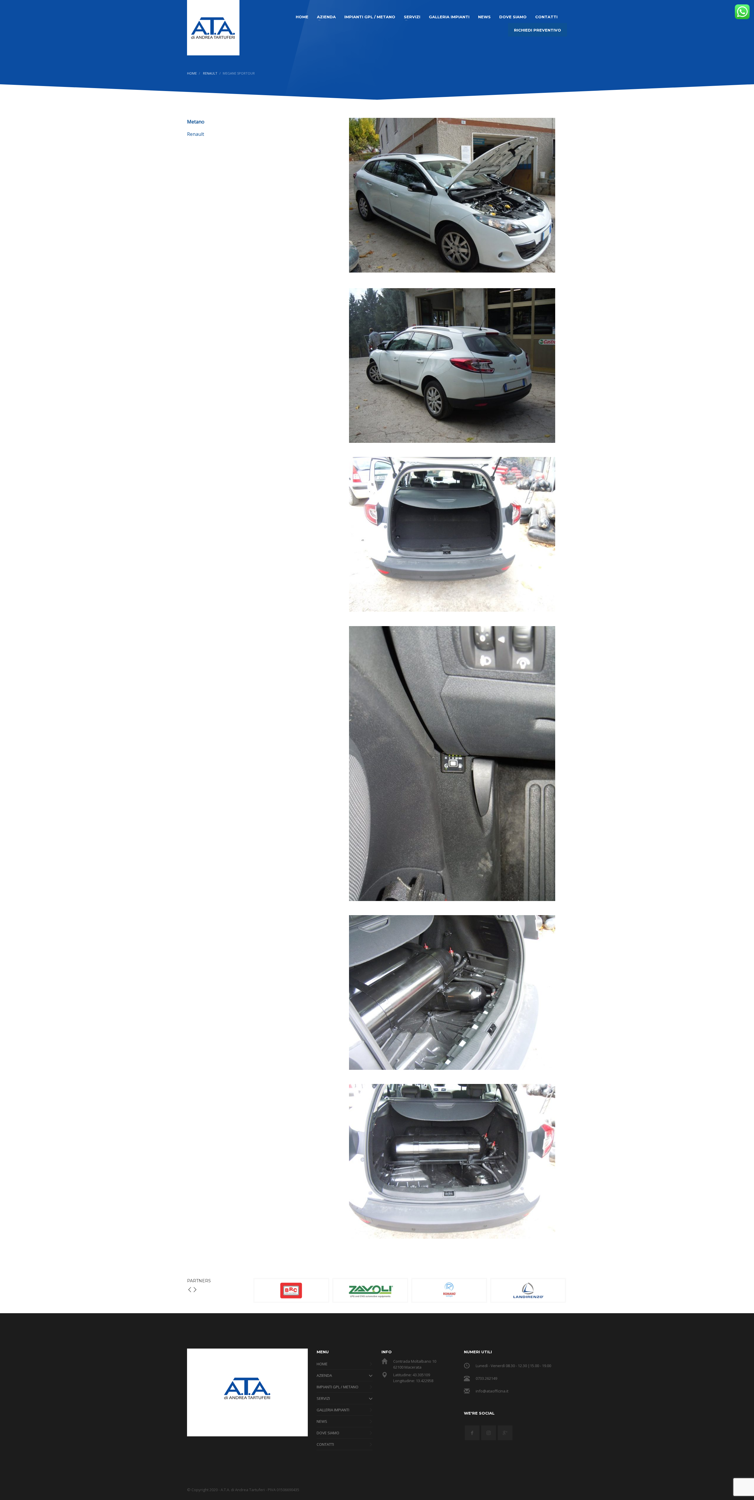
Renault (195, 134)
